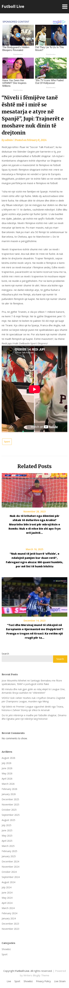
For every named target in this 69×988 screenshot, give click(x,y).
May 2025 (7, 835)
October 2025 (9, 809)
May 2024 (7, 897)
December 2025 (10, 799)
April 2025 (7, 840)
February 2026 (9, 789)
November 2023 (10, 928)
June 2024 (7, 892)
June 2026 (7, 768)
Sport (7, 441)
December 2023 (10, 923)
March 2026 (8, 783)
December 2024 (10, 861)
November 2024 (10, 866)
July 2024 (6, 887)
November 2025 (10, 804)
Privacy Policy (43, 981)
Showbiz (6, 949)
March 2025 (8, 846)
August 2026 (8, 757)
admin (9, 140)
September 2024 (11, 877)
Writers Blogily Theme (36, 975)
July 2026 (6, 763)
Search (5, 653)
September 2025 (11, 814)
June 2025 (7, 830)
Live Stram (60, 981)
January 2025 (9, 856)
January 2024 (9, 918)
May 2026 (7, 773)
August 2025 (8, 820)
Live (9, 981)
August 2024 (8, 882)
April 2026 (7, 778)
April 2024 (7, 902)
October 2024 (9, 871)
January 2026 (9, 794)
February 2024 (9, 913)
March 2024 (8, 908)
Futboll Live (13, 6)
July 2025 (6, 825)
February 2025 (9, 851)
